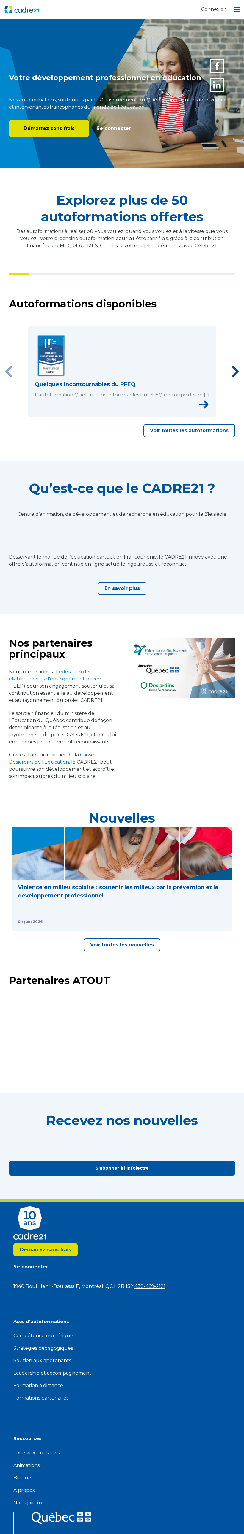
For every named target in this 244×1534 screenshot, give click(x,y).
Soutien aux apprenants (42, 1454)
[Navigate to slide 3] (122, 436)
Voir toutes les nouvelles (122, 1076)
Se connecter (113, 128)
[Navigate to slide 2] (115, 436)
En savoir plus (122, 703)
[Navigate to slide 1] (109, 436)
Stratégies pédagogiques (43, 1441)
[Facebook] (217, 66)
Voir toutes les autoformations (189, 453)
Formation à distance (38, 1479)
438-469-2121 (149, 1380)
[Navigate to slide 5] (135, 436)
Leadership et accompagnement (52, 1466)
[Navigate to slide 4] (128, 436)
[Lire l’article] (107, 1053)
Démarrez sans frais (49, 128)
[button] (65, 1002)
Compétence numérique (43, 1429)
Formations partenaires (40, 1491)
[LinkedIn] (217, 85)
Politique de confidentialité (148, 32)
